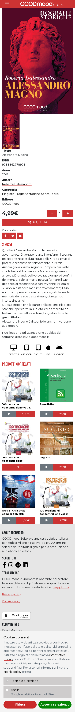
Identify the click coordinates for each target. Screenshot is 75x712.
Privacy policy (11, 594)
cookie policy (12, 671)
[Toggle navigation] (7, 3)
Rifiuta (20, 704)
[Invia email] (20, 236)
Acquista (39, 222)
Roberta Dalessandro (17, 184)
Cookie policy (11, 601)
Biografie (8, 194)
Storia (55, 194)
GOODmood (11, 203)
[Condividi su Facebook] (5, 236)
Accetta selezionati (55, 704)
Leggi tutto (61, 587)
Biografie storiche (28, 194)
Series (45, 194)
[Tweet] (12, 236)
